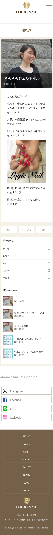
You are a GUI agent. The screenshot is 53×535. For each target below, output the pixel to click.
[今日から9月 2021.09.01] (15, 333)
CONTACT (26, 490)
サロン (6, 263)
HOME (26, 436)
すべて (6, 249)
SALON (26, 444)
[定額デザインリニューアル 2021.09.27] (24, 320)
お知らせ (7, 256)
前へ (9, 230)
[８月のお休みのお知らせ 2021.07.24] (22, 346)
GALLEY (26, 467)
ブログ (6, 278)
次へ (44, 230)
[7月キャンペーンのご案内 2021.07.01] (23, 359)
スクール (7, 270)
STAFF (26, 452)
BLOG (27, 483)
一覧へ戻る (26, 230)
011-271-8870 (29, 515)
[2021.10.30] (13, 306)
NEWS (26, 475)
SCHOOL (26, 459)
